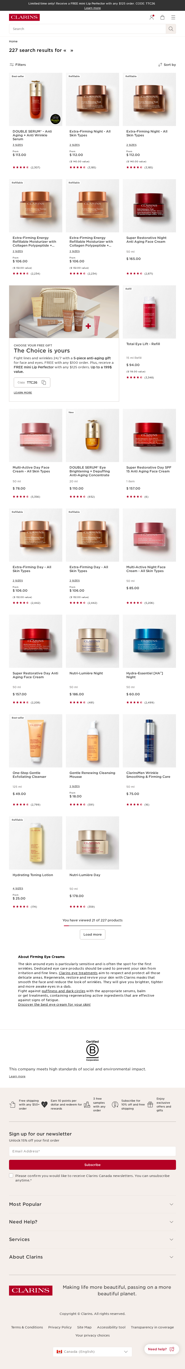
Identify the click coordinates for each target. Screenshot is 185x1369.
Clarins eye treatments (78, 973)
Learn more (23, 392)
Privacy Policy (60, 1327)
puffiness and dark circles (63, 991)
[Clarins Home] (24, 17)
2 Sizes (74, 145)
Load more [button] (92, 934)
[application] (32, 382)
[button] (161, 1349)
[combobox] (92, 1352)
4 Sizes (18, 888)
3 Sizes (18, 145)
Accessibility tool (111, 1327)
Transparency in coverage (152, 1327)
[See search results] (171, 29)
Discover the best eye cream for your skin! (54, 1004)
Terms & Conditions (27, 1327)
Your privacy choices (92, 1335)
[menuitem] (151, 17)
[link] (64, 343)
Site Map (84, 1327)
